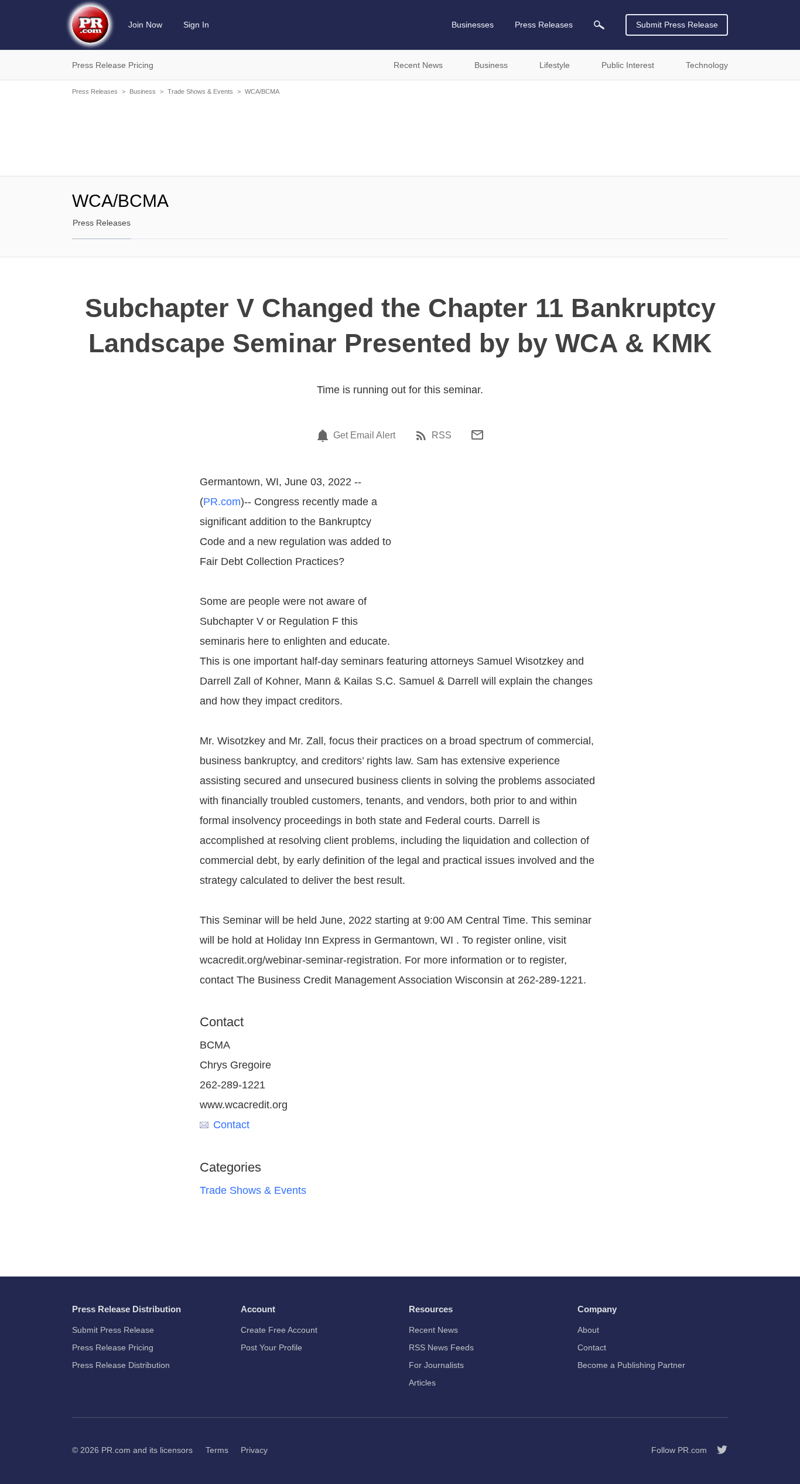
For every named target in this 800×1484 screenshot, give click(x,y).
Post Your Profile (271, 1347)
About (588, 1330)
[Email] (477, 435)
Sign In (196, 24)
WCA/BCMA (262, 91)
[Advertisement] (400, 134)
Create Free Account (279, 1330)
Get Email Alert (364, 435)
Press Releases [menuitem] (544, 24)
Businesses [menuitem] (473, 24)
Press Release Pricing (112, 1347)
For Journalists (436, 1365)
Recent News (433, 1330)
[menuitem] (599, 25)
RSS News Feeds (441, 1347)
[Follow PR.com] (717, 1450)
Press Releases (95, 91)
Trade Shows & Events (200, 91)
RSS (442, 435)
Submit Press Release (677, 24)
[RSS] (423, 435)
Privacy (254, 1450)
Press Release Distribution (121, 1365)
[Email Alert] (324, 435)
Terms (217, 1450)
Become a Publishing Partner (631, 1365)
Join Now (145, 24)
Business (142, 91)
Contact (231, 1125)
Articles (422, 1382)
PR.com (222, 502)
